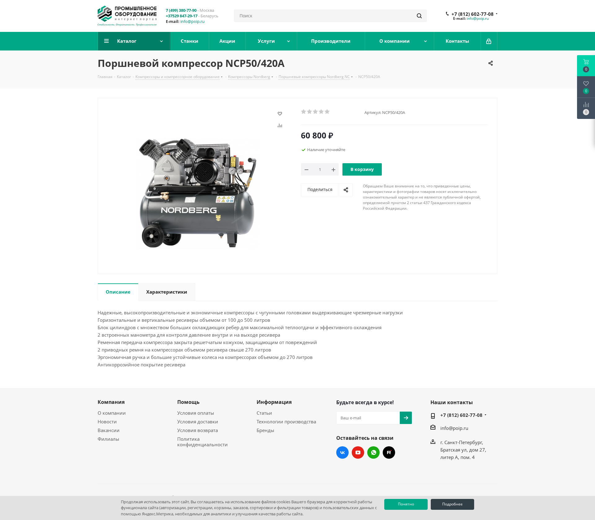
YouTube (358, 452)
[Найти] (419, 16)
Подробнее (452, 504)
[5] (327, 111)
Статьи (264, 413)
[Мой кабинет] (489, 41)
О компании (112, 413)
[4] (321, 111)
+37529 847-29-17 (181, 16)
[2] (310, 111)
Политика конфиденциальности (202, 442)
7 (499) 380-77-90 (181, 10)
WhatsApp (373, 452)
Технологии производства (286, 421)
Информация (274, 402)
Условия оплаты (195, 413)
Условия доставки (197, 421)
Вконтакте (342, 452)
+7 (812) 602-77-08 (473, 14)
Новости (107, 421)
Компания (111, 402)
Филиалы (108, 439)
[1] (304, 111)
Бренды (265, 430)
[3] (316, 111)
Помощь (188, 402)
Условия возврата (197, 430)
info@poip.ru (192, 21)
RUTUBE (389, 452)
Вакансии (109, 430)
